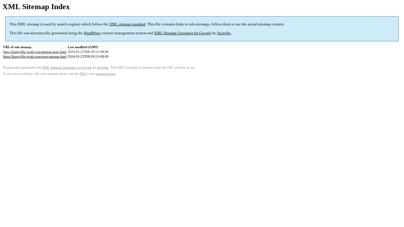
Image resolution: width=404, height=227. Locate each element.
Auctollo (224, 33)
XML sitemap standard (127, 24)
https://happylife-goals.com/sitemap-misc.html (34, 51)
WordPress (92, 33)
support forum (105, 73)
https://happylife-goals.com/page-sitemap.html (35, 56)
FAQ (83, 73)
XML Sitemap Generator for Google (182, 33)
